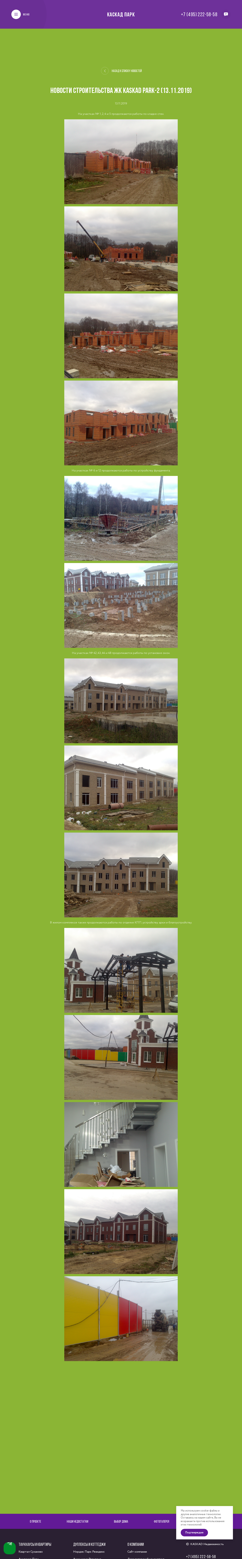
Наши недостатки (77, 1521)
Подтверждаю (194, 1532)
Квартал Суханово (31, 1552)
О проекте (35, 1521)
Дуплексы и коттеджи (89, 1544)
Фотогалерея (161, 1521)
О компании (135, 1544)
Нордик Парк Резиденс (89, 1552)
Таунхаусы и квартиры (35, 1544)
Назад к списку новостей (127, 71)
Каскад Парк (121, 14)
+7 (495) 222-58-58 (199, 14)
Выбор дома (121, 1521)
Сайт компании (137, 1552)
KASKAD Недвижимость (207, 1544)
